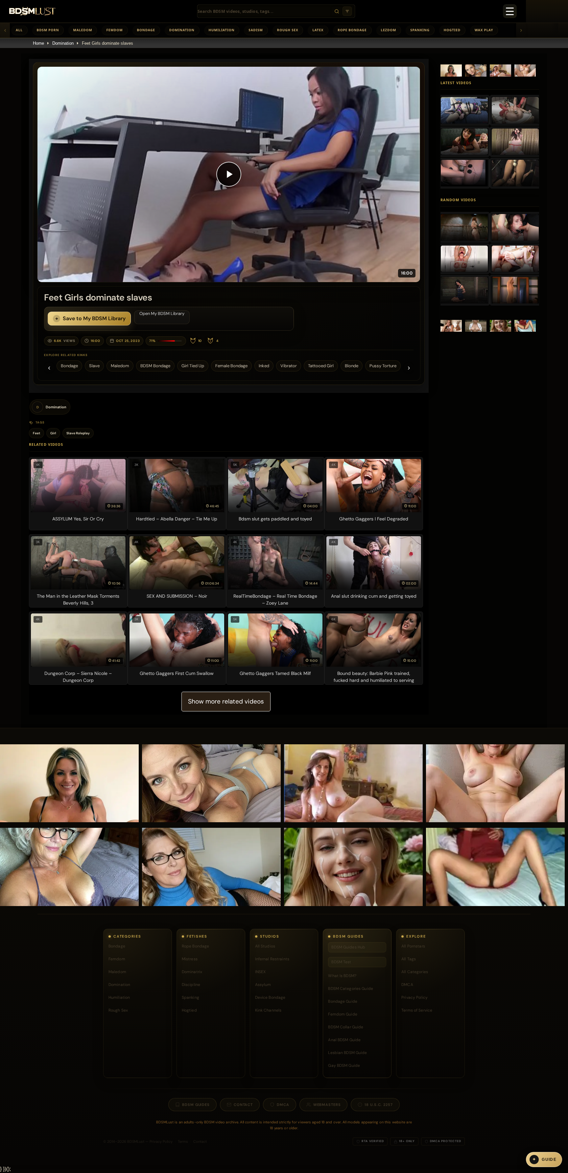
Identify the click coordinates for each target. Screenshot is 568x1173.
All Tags (408, 959)
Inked (264, 366)
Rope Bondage (352, 30)
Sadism (255, 30)
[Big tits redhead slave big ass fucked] (464, 227)
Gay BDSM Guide (344, 1065)
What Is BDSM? (342, 975)
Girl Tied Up (192, 366)
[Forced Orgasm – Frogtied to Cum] (464, 110)
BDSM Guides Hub (348, 947)
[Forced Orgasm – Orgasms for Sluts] (464, 173)
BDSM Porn (48, 30)
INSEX (260, 971)
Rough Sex (287, 30)
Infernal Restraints (272, 959)
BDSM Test (341, 962)
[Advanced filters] (347, 11)
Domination (182, 30)
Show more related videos (226, 701)
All (19, 30)
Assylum (263, 984)
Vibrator (288, 366)
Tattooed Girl (321, 366)
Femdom (114, 30)
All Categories (414, 971)
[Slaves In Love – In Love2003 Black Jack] (515, 290)
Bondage (146, 30)
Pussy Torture (382, 366)
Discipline (191, 984)
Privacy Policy (414, 997)
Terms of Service (416, 1010)
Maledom (82, 30)
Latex (317, 30)
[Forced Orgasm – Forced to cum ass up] (515, 173)
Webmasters (327, 1104)
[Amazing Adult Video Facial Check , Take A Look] (464, 259)
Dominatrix (192, 971)
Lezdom (388, 30)
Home (38, 43)
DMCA (407, 984)
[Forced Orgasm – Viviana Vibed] (515, 142)
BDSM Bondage (155, 366)
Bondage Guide (342, 1001)
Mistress (190, 959)
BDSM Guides (196, 1104)
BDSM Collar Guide (345, 1027)
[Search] (336, 11)
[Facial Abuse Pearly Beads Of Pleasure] (515, 227)
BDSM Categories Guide (350, 988)
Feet (36, 433)
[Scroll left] (5, 30)
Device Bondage (270, 997)
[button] (228, 174)
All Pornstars (413, 946)
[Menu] (510, 11)
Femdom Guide (342, 1014)
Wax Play (484, 30)
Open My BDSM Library (161, 313)
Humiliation (222, 30)
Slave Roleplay (78, 433)
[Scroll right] (521, 30)
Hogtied (452, 30)
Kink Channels (268, 1010)
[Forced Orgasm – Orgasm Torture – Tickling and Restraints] (464, 142)
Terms (183, 1141)
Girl (53, 433)
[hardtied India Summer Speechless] (464, 290)
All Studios (265, 946)
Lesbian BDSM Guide (347, 1052)
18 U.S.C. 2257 (378, 1104)
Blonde (351, 366)
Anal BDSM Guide (344, 1039)
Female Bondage (231, 366)
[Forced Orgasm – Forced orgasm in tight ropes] (515, 110)
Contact (243, 1104)
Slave (94, 366)
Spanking (420, 30)
